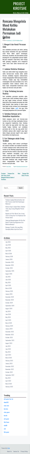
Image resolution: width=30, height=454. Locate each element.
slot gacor (6, 419)
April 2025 (8, 285)
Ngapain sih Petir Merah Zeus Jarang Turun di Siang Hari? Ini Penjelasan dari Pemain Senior (16, 216)
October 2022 (9, 372)
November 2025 (10, 265)
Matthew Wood (19, 40)
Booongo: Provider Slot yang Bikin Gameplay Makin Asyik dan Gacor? (14, 228)
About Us (9, 451)
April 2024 (8, 320)
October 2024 (9, 303)
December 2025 (10, 262)
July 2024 (8, 311)
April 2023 (8, 355)
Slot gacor (6, 432)
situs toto (6, 406)
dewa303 (6, 402)
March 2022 (9, 384)
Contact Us (16, 451)
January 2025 (9, 294)
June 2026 (8, 245)
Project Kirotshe (20, 6)
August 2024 (9, 309)
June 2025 (8, 280)
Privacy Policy (24, 451)
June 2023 (8, 349)
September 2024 (10, 306)
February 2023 (9, 361)
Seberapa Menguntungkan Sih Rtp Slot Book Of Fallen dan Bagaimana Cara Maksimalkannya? (15, 222)
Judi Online (9, 166)
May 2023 (8, 352)
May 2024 (8, 317)
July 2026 (8, 242)
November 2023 (10, 335)
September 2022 (10, 375)
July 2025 (8, 277)
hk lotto (6, 409)
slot (5, 429)
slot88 (5, 425)
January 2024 (9, 329)
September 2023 (10, 340)
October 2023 (9, 337)
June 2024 (8, 314)
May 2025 (8, 282)
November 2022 (10, 369)
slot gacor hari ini (8, 399)
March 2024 (9, 323)
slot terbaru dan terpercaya (21, 166)
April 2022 (8, 381)
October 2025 (9, 268)
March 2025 (9, 288)
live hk (5, 416)
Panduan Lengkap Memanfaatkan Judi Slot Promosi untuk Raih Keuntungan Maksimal (15, 202)
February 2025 (9, 291)
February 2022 (9, 387)
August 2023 (9, 343)
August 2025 (9, 274)
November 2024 (10, 300)
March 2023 (9, 358)
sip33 (16, 108)
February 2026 (9, 256)
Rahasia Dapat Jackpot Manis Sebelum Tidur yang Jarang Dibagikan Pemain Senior (15, 209)
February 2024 (9, 326)
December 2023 (10, 332)
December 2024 (10, 297)
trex (9, 448)
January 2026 (9, 259)
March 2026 (9, 254)
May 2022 (8, 378)
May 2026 (8, 248)
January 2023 (9, 363)
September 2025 (10, 271)
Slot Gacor (6, 422)
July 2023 (8, 346)
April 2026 (8, 251)
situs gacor (7, 412)
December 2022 (10, 366)
